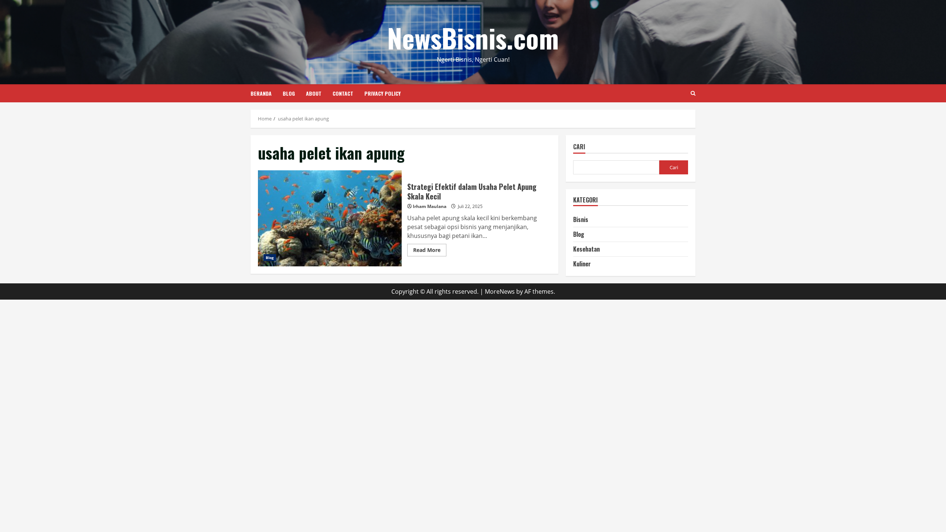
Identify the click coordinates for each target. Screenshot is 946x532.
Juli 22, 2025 (470, 206)
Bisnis (580, 219)
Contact (343, 93)
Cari (579, 147)
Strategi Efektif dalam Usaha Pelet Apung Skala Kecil (330, 218)
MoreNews (500, 291)
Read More (429, 251)
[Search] (693, 93)
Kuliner (582, 263)
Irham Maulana (429, 206)
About (313, 93)
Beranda (261, 93)
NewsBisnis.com (473, 37)
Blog (289, 93)
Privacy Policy (382, 93)
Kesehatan (586, 249)
